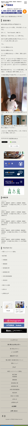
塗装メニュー (14, 363)
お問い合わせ (14, 411)
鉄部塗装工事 (6, 272)
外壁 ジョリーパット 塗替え (9, 251)
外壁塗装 (5, 259)
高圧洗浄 (5, 280)
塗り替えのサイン (14, 348)
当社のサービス (14, 356)
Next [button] (26, 307)
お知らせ (14, 16)
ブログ (6, 16)
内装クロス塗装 (6, 285)
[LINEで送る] (13, 142)
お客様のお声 (5, 293)
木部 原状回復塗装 (7, 276)
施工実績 (11, 16)
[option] (8, 307)
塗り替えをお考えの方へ (14, 344)
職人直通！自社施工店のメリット (14, 360)
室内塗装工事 (6, 268)
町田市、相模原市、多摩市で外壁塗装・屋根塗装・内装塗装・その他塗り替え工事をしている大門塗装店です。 (13, 231)
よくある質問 (14, 352)
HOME (2, 16)
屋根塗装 (5, 263)
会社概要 (14, 406)
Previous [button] (1, 307)
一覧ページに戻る (14, 146)
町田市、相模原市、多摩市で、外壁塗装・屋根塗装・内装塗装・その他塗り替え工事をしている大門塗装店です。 (13, 204)
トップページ (14, 340)
